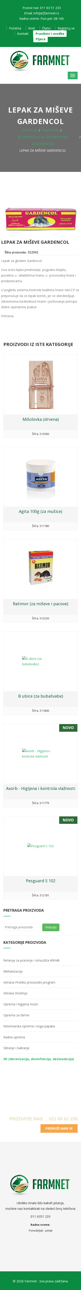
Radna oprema (14, 1037)
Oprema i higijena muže (20, 1004)
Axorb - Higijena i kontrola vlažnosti (40, 788)
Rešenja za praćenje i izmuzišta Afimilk (31, 960)
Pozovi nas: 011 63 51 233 (41, 8)
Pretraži (50, 927)
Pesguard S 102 (40, 880)
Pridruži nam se (59, 1128)
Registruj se (66, 28)
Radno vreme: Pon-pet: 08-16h (41, 18)
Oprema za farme (16, 1015)
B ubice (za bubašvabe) (40, 696)
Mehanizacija (12, 971)
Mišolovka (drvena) (40, 419)
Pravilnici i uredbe (50, 33)
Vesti (31, 28)
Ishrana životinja (15, 993)
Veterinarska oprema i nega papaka (29, 1026)
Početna (15, 28)
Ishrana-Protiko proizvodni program (29, 982)
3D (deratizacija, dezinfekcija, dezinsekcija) (38, 1059)
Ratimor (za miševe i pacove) (40, 603)
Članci (46, 28)
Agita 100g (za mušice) (40, 511)
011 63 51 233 (63, 1118)
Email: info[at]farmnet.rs (41, 13)
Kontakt (23, 33)
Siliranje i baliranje (16, 1048)
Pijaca (40, 39)
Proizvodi (50, 130)
